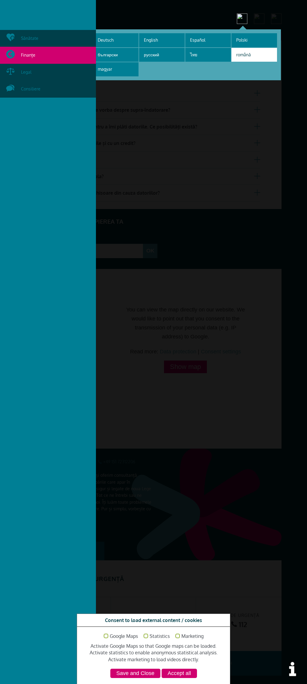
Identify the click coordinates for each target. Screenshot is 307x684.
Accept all (179, 673)
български (108, 54)
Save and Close (135, 673)
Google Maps (124, 636)
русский (151, 54)
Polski (242, 40)
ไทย (193, 54)
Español (197, 40)
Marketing (192, 636)
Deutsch (106, 40)
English (151, 40)
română (243, 54)
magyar (105, 69)
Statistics (160, 636)
